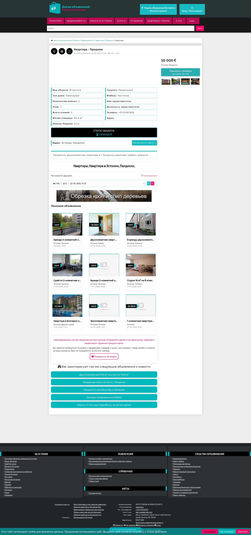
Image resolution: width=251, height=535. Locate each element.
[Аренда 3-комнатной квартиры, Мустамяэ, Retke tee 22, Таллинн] (175, 81)
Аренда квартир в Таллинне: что (87, 515)
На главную (131, 525)
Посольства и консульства (100, 476)
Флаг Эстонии (11, 461)
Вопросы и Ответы (146, 525)
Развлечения (125, 453)
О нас (179, 21)
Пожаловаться (149, 175)
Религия (8, 490)
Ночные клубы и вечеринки (100, 458)
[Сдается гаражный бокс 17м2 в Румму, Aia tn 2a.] (166, 81)
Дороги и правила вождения (185, 492)
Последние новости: (62, 504)
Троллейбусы (178, 479)
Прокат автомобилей (182, 490)
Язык (7, 492)
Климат (8, 485)
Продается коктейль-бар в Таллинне (104, 389)
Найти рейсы (178, 461)
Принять (243, 531)
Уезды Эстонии (11, 474)
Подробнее (210, 531)
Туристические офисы (98, 478)
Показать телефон (180, 72)
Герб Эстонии (10, 464)
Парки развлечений (97, 464)
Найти (199, 28)
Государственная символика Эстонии (21, 458)
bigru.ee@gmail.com (144, 512)
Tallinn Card (94, 481)
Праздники (9, 469)
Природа (8, 495)
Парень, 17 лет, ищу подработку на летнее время (104, 404)
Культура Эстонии (12, 479)
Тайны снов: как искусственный (87, 512)
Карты (125, 488)
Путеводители (95, 493)
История (8, 477)
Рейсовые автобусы (181, 464)
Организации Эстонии (83, 517)
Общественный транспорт (184, 471)
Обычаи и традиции (13, 487)
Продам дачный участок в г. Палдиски (104, 382)
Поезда (176, 485)
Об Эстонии (41, 453)
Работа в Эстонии (101, 21)
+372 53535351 (142, 509)
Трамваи (177, 482)
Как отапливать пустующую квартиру (90, 504)
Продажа (110, 40)
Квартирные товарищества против (89, 509)
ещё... (193, 21)
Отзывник (136, 21)
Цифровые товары (158, 21)
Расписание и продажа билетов (186, 466)
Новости (119, 525)
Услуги (121, 21)
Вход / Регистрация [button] (192, 11)
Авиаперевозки (180, 458)
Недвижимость (76, 21)
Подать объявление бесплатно (159, 9)
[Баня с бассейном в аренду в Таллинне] (185, 81)
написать (140, 507)
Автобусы (177, 477)
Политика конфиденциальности (149, 522)
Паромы (176, 469)
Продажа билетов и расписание (187, 487)
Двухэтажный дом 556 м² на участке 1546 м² (104, 374)
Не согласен (227, 531)
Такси (175, 474)
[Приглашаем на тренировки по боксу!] (195, 81)
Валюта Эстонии (12, 466)
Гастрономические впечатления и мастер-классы (110, 461)
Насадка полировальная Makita (104, 397)
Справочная (125, 471)
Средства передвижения (209, 453)
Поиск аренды (179, 495)
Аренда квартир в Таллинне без (87, 507)
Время (8, 482)
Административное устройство (18, 471)
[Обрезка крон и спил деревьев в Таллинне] (104, 195)
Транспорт (55, 21)
